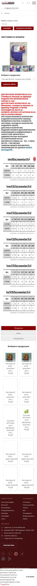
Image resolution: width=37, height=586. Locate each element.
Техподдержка (27, 513)
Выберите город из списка (9, 21)
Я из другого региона (23, 28)
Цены (18, 333)
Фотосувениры (5, 508)
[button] (34, 43)
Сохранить (7, 28)
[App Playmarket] (11, 560)
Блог (24, 510)
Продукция (18, 328)
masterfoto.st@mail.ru (10, 536)
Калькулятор (18, 338)
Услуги (3, 519)
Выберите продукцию (10, 75)
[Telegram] (17, 554)
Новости (25, 508)
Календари (4, 513)
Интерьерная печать (7, 510)
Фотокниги (4, 505)
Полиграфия (5, 516)
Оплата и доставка (28, 505)
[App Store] (4, 560)
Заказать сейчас (9, 84)
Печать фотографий (7, 502)
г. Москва (6, 13)
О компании (26, 502)
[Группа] (4, 554)
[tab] (18, 328)
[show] (23, 3)
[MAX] (24, 554)
